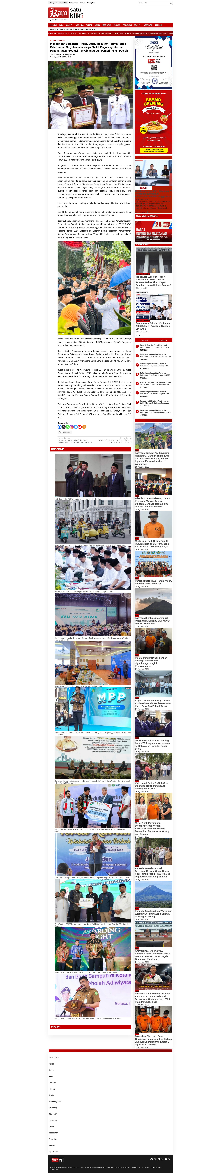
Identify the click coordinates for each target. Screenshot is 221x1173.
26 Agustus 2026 (142, 199)
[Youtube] (80, 427)
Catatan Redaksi (143, 274)
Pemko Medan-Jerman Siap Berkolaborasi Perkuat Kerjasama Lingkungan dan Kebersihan (75, 440)
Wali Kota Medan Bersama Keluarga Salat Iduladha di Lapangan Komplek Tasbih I (84, 592)
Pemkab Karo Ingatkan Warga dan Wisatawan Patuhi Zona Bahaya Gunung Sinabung (153, 914)
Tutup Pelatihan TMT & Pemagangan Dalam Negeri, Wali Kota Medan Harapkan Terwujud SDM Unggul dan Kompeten (93, 925)
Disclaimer (126, 1167)
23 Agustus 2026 (142, 1047)
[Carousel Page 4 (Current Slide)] (156, 239)
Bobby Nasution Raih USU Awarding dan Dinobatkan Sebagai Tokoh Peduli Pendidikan (86, 972)
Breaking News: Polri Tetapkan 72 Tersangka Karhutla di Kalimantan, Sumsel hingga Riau (153, 194)
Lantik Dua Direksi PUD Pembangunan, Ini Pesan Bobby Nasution (78, 499)
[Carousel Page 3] (154, 239)
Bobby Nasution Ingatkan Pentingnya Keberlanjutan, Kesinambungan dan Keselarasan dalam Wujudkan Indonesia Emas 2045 (92, 639)
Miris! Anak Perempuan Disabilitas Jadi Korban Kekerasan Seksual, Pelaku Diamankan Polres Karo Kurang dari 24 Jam (152, 828)
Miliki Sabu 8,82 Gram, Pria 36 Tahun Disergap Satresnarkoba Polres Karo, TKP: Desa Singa (152, 544)
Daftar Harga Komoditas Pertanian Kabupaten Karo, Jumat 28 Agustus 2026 (155, 411)
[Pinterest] (158, 1159)
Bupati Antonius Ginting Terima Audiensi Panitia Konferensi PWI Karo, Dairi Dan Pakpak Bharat (153, 703)
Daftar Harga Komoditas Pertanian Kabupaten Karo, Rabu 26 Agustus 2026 (154, 235)
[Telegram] (76, 427)
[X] (64, 427)
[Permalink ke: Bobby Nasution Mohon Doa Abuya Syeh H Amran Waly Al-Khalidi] (93, 663)
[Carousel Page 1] (148, 239)
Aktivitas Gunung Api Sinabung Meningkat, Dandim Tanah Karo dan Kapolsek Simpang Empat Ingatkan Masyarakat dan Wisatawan (152, 458)
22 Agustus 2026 (143, 288)
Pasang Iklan (54, 1169)
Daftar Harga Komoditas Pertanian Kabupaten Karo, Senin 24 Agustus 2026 (155, 374)
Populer (144, 340)
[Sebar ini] (52, 135)
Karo (137, 450)
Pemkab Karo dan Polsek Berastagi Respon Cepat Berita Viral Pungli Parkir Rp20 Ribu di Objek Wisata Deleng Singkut (155, 346)
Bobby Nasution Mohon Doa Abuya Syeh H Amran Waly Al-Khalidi (78, 686)
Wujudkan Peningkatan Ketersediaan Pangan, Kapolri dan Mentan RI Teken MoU (115, 440)
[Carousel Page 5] (159, 239)
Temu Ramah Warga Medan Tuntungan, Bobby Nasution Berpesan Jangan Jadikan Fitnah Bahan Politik (92, 878)
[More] (84, 427)
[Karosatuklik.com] (65, 14)
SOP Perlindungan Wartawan (95, 1167)
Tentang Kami (136, 1167)
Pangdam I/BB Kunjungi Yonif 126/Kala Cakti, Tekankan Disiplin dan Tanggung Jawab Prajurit (154, 402)
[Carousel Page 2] (151, 239)
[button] (171, 3)
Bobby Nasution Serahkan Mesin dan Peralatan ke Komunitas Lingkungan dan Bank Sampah (88, 1019)
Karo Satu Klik (70, 1167)
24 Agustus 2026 (142, 837)
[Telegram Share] (52, 146)
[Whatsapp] (52, 152)
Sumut (58, 57)
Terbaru (163, 340)
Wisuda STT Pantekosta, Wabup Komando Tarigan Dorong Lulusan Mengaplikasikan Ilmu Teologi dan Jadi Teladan (155, 384)
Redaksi (146, 1167)
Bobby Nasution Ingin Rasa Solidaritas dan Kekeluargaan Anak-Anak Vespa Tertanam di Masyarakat (91, 545)
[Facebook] (60, 427)
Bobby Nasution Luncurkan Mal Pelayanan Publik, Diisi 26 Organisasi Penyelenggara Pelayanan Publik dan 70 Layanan (93, 734)
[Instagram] (72, 427)
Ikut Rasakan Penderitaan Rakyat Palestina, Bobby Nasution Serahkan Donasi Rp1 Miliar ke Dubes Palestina (90, 830)
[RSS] (169, 1159)
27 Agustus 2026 (142, 626)
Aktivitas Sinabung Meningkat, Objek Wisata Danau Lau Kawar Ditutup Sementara (152, 621)
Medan (52, 57)
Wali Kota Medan (65, 432)
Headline (143, 188)
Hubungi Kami (156, 1167)
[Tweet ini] (52, 140)
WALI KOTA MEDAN (57, 40)
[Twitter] (155, 1159)
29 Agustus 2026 (142, 467)
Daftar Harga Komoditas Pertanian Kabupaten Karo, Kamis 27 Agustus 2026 (155, 393)
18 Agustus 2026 (143, 332)
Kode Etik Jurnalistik (113, 1167)
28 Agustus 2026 (142, 510)
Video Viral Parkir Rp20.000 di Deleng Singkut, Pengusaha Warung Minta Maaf (151, 786)
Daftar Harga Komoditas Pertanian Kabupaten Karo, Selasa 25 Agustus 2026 (155, 355)
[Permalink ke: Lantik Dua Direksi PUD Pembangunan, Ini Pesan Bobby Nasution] (93, 476)
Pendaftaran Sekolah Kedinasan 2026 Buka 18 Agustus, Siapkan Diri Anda (153, 326)
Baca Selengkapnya (141, 212)
